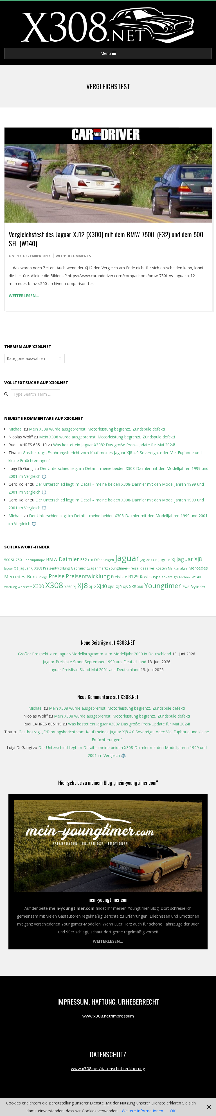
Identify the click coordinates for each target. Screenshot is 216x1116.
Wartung (10, 587)
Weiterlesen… (24, 295)
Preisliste (119, 576)
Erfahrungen (104, 559)
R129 (133, 576)
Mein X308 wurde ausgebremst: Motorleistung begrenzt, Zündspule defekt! (97, 429)
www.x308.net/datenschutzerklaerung (108, 1068)
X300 (38, 586)
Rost (144, 576)
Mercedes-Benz (21, 576)
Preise (57, 576)
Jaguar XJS (11, 568)
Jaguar (127, 558)
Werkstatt (25, 587)
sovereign (169, 577)
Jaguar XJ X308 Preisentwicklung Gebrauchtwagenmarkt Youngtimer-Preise (79, 568)
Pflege (43, 577)
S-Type (154, 577)
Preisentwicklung (88, 576)
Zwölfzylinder (193, 586)
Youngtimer (162, 585)
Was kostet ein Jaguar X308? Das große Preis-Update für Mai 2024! (114, 444)
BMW (52, 559)
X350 (68, 586)
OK (173, 1110)
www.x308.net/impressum (108, 1016)
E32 (83, 559)
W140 (196, 576)
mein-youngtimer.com (108, 899)
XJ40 (102, 586)
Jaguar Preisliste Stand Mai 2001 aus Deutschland (95, 669)
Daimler (69, 559)
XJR (119, 586)
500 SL (9, 559)
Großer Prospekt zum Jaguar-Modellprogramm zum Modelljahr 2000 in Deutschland (94, 653)
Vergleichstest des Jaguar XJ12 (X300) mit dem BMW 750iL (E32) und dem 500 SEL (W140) (106, 238)
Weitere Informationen (142, 1110)
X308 (54, 585)
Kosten (161, 568)
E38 (90, 560)
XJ (74, 586)
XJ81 (111, 586)
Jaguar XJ (166, 559)
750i (19, 559)
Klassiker (147, 568)
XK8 (132, 586)
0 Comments (79, 256)
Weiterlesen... (108, 941)
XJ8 (82, 585)
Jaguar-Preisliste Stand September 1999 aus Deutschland (94, 661)
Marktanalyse (177, 568)
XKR (140, 586)
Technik (184, 577)
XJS (125, 586)
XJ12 (92, 586)
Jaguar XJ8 (189, 559)
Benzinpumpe (34, 560)
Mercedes (198, 568)
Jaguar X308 (149, 560)
